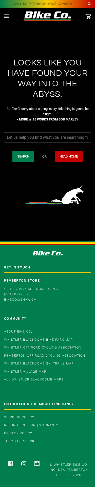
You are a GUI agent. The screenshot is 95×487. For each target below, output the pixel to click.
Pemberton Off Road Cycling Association (44, 355)
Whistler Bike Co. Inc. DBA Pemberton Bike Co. (69, 470)
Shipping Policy (19, 417)
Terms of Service (21, 441)
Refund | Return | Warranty (31, 425)
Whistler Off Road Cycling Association (42, 347)
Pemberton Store (22, 280)
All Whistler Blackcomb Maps (34, 379)
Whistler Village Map (25, 371)
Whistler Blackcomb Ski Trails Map (39, 363)
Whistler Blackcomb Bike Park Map (38, 339)
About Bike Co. (18, 331)
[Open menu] (11, 16)
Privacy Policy (18, 433)
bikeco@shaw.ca (20, 299)
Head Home (69, 156)
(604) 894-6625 (17, 294)
